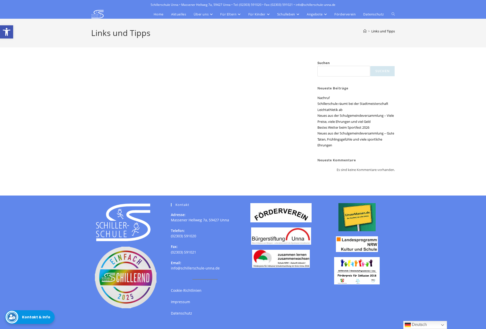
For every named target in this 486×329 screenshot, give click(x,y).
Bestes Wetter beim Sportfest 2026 (343, 127)
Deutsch (419, 324)
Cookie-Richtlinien (186, 290)
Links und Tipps (383, 31)
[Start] (365, 31)
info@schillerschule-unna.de (195, 268)
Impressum (180, 301)
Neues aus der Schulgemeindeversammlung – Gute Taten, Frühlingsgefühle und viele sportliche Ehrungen (355, 139)
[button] (6, 31)
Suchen (323, 63)
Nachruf (323, 97)
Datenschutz (181, 313)
